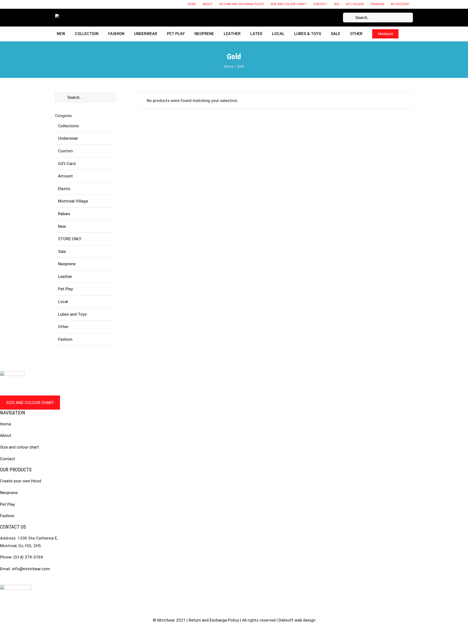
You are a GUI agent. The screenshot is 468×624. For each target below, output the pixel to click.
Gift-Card (67, 163)
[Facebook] (1, 580)
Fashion (65, 339)
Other (63, 326)
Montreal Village (73, 201)
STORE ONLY (69, 238)
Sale (62, 251)
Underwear (68, 138)
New (62, 226)
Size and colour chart (30, 402)
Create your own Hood (20, 480)
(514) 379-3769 (28, 557)
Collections (68, 125)
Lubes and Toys (72, 314)
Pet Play (65, 288)
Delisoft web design (297, 620)
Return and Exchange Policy (214, 620)
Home (5, 424)
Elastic (64, 188)
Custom (65, 150)
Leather (65, 276)
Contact (7, 458)
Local (63, 301)
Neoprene (67, 263)
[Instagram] (11, 580)
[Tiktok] (29, 580)
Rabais (64, 213)
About (5, 435)
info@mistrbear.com (31, 568)
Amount (65, 176)
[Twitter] (20, 580)
